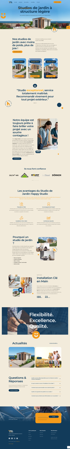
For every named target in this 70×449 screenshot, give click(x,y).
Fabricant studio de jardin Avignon (27, 199)
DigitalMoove (18, 441)
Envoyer (53, 416)
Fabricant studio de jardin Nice (33, 197)
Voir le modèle (19, 76)
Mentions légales (11, 443)
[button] (9, 175)
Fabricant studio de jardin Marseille (17, 197)
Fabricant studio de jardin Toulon (43, 199)
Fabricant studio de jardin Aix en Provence (50, 197)
